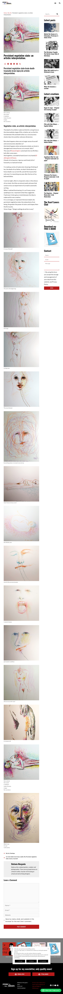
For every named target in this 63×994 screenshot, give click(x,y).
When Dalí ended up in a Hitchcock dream (51, 71)
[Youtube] (55, 985)
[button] (55, 3)
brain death (11, 856)
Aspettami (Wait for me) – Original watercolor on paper (51, 158)
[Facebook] (51, 985)
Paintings (12, 853)
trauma (10, 858)
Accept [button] (20, 961)
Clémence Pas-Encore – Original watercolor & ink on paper (51, 177)
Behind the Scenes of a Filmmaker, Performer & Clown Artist (51, 36)
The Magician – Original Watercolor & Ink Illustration (51, 195)
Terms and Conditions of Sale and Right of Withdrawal (38, 986)
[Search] (57, 14)
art (6, 856)
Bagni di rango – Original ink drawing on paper (51, 109)
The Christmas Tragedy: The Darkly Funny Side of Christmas (51, 54)
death (22, 856)
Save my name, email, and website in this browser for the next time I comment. (19, 920)
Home (5, 13)
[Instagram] (53, 985)
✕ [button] (48, 948)
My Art (9, 13)
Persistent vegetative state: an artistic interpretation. (18, 57)
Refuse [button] (32, 961)
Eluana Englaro (16, 151)
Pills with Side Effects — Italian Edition (51, 141)
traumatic (15, 858)
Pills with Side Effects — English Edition (51, 125)
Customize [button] (43, 961)
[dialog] (31, 955)
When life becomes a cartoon (50, 87)
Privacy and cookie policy (38, 982)
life (25, 856)
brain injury (17, 856)
